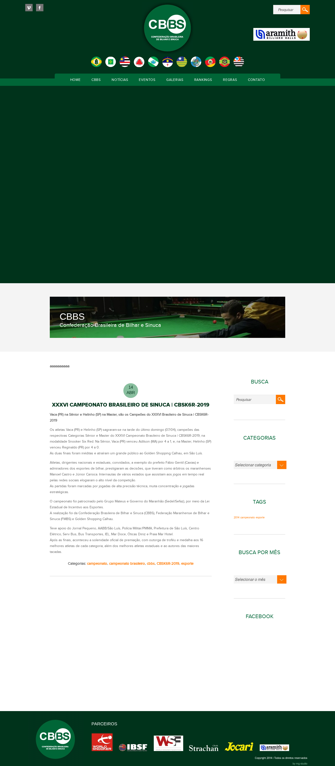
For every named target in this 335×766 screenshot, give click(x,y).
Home (75, 80)
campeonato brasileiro (127, 564)
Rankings (203, 80)
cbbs (151, 564)
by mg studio (300, 763)
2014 (236, 517)
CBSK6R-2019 (168, 564)
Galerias (174, 80)
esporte (187, 564)
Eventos (147, 80)
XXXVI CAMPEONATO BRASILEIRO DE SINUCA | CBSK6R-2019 (130, 405)
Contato (256, 80)
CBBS (96, 80)
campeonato (97, 564)
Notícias (120, 80)
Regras (230, 80)
